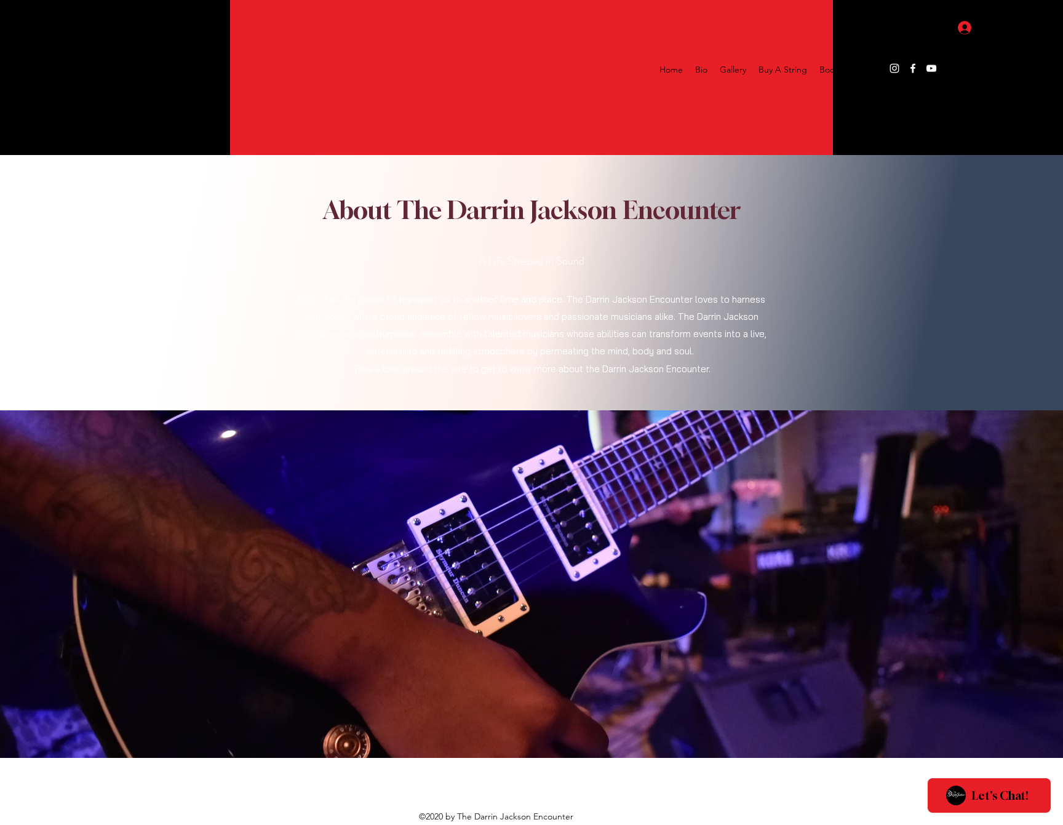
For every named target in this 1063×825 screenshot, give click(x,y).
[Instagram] (894, 68)
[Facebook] (913, 68)
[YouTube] (931, 68)
